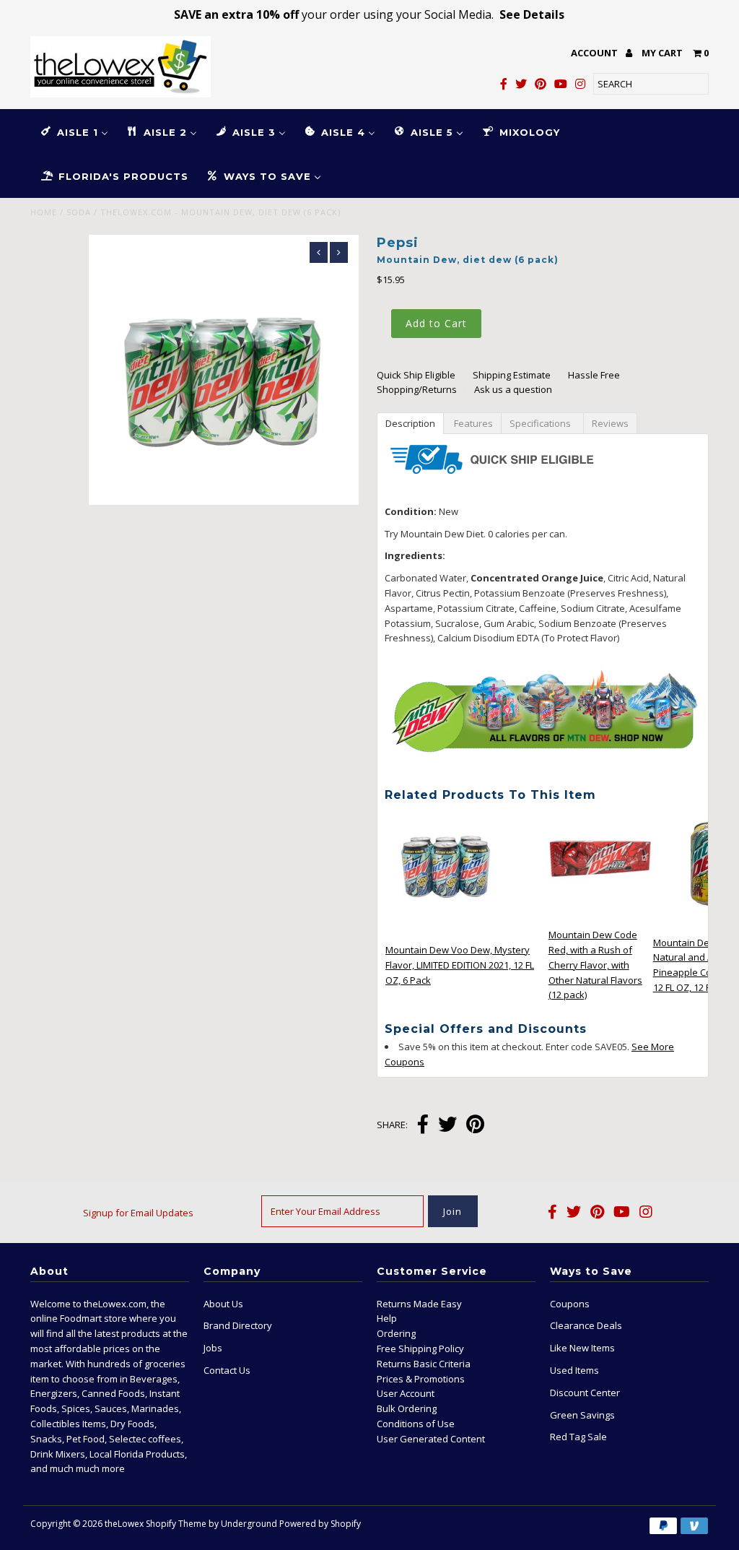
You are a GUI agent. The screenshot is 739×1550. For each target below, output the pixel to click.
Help (387, 1318)
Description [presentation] (410, 423)
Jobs (213, 1347)
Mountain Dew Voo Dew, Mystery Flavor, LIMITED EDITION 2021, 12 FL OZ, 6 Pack (459, 965)
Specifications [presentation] (542, 423)
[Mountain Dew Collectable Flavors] (542, 776)
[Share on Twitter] (447, 1125)
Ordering (396, 1333)
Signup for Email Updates (138, 1212)
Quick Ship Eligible (416, 374)
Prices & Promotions (421, 1378)
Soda (78, 212)
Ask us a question (513, 389)
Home (43, 212)
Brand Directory (238, 1325)
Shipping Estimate (512, 374)
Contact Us (227, 1370)
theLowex (124, 1523)
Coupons (570, 1303)
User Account (405, 1393)
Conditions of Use (416, 1423)
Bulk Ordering (407, 1408)
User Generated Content (431, 1438)
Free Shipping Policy (420, 1348)
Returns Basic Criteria (424, 1363)
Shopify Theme (176, 1523)
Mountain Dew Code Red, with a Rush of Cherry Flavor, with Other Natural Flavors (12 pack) (595, 964)
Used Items (574, 1370)
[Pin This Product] (475, 1125)
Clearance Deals (586, 1325)
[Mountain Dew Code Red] (600, 918)
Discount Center (585, 1392)
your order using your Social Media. (369, 14)
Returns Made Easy (419, 1303)
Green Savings (582, 1414)
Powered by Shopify (320, 1523)
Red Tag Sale (578, 1436)
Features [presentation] (472, 423)
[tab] (410, 422)
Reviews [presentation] (610, 423)
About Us (223, 1303)
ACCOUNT (595, 52)
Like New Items (582, 1347)
